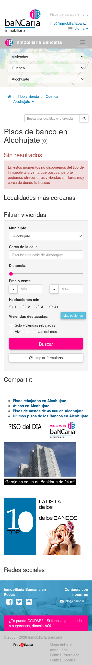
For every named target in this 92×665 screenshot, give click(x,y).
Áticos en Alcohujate (31, 405)
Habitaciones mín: (25, 299)
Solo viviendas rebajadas (35, 325)
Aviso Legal (59, 649)
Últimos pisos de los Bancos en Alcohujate (50, 415)
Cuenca (52, 96)
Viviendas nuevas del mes (36, 331)
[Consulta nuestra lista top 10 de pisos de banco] (46, 529)
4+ (56, 306)
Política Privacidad (64, 654)
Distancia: (18, 265)
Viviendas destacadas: (29, 316)
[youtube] (29, 602)
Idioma (79, 28)
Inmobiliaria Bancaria (38, 42)
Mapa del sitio (61, 644)
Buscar (46, 343)
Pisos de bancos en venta (70, 14)
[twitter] (19, 602)
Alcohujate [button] (22, 101)
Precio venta (20, 280)
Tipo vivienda (28, 96)
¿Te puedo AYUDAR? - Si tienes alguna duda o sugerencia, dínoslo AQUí (45, 623)
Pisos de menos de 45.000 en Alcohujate (48, 410)
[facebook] (9, 602)
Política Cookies (63, 659)
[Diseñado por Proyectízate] (23, 644)
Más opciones (73, 315)
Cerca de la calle (23, 246)
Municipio (17, 227)
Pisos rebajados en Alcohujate (39, 400)
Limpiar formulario (47, 357)
